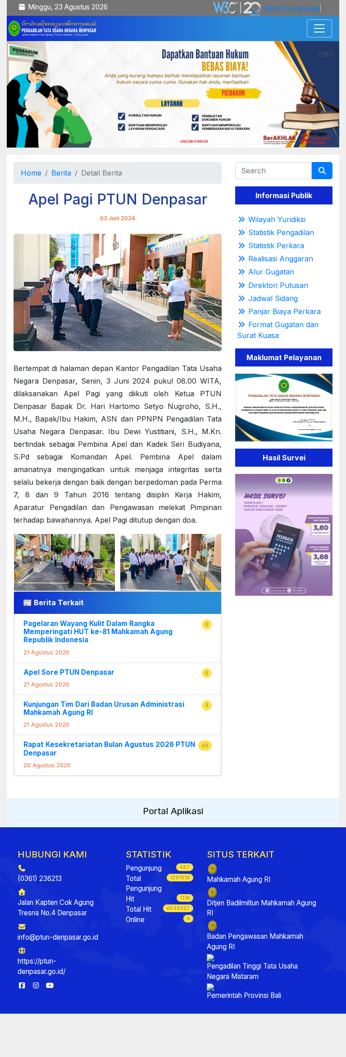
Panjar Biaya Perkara (284, 311)
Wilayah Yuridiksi (276, 219)
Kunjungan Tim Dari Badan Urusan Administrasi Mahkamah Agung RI (103, 708)
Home (31, 172)
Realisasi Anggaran (280, 258)
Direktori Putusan (278, 285)
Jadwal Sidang (273, 298)
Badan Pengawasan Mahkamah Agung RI (255, 941)
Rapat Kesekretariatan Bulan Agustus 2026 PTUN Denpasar (109, 748)
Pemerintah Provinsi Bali (244, 995)
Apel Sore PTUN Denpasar (68, 672)
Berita (61, 172)
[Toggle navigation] (319, 28)
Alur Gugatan (271, 271)
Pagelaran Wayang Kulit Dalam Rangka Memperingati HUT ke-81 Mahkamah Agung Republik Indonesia (98, 631)
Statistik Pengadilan (281, 232)
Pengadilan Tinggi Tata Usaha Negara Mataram (252, 971)
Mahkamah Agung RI (238, 879)
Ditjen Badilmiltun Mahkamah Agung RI (261, 908)
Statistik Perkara (276, 245)
